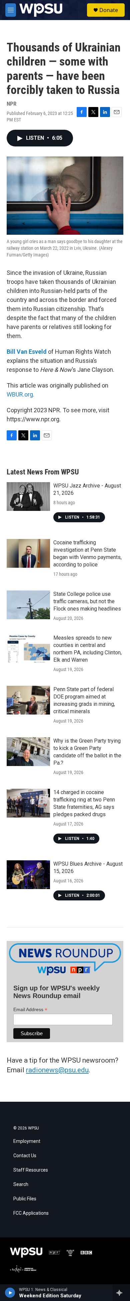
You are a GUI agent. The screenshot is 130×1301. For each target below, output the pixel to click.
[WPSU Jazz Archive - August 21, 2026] (28, 496)
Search (20, 1184)
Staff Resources (30, 1170)
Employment (26, 1141)
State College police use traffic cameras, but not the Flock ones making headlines (87, 601)
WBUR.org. (20, 394)
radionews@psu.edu (57, 1070)
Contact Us (24, 1155)
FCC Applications (31, 1213)
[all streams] (121, 1292)
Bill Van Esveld (27, 351)
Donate (108, 10)
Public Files (24, 1198)
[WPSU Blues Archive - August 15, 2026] (28, 874)
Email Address (30, 1009)
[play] (10, 1292)
